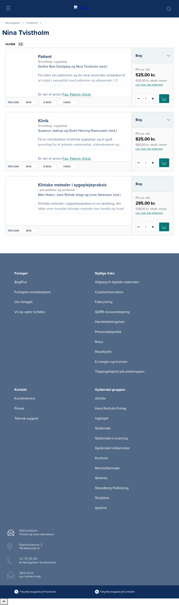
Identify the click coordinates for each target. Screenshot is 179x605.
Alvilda (100, 398)
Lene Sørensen (100, 195)
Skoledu (101, 478)
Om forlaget (23, 302)
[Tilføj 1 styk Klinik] (152, 163)
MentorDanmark (107, 468)
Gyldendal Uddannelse (112, 448)
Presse (19, 408)
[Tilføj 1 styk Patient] (152, 98)
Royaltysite (103, 352)
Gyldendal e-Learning (111, 438)
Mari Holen (46, 195)
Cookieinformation (109, 292)
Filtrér (10, 44)
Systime (101, 508)
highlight (101, 418)
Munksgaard (12, 22)
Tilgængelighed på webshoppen (120, 371)
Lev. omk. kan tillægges (149, 84)
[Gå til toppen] (4, 601)
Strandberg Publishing (112, 488)
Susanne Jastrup (50, 131)
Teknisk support (26, 418)
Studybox (102, 498)
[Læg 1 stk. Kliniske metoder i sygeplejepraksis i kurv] (164, 227)
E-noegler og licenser (111, 362)
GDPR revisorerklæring (112, 312)
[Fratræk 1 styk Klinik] (138, 163)
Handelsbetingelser (110, 322)
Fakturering (103, 302)
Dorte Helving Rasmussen (88, 131)
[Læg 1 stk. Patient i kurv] (164, 98)
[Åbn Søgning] (169, 9)
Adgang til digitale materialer (117, 282)
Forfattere (32, 22)
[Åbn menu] (7, 9)
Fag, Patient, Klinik (76, 94)
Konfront (101, 458)
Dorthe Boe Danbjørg (54, 66)
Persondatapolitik (108, 332)
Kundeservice (24, 398)
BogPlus (20, 282)
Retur (99, 342)
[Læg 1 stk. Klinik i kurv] (164, 162)
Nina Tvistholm (87, 66)
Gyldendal (102, 428)
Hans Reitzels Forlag (110, 408)
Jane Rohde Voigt (70, 195)
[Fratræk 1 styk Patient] (138, 98)
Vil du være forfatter (29, 312)
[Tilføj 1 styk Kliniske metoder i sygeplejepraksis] (152, 227)
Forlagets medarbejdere (32, 292)
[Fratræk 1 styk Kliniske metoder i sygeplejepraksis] (138, 227)
